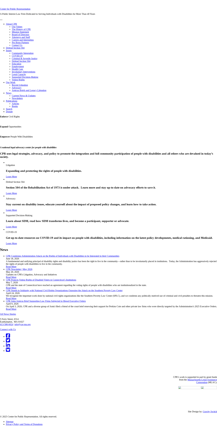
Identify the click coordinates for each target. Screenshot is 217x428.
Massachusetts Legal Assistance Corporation (202, 381)
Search (9, 109)
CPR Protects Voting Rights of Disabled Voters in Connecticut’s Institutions (41, 280)
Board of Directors (20, 34)
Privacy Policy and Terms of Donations (24, 424)
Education (16, 64)
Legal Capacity (19, 74)
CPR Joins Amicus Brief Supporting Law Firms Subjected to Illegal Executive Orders (46, 301)
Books (15, 106)
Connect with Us (8, 329)
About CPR (11, 24)
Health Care (17, 69)
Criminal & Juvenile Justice (24, 58)
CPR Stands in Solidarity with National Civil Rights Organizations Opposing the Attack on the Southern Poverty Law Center (64, 290)
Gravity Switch (210, 411)
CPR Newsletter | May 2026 (19, 269)
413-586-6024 (6, 324)
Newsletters (17, 98)
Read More (11, 266)
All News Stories (8, 314)
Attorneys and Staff (21, 37)
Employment (18, 66)
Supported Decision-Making (25, 77)
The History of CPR (21, 29)
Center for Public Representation (15, 9)
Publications (11, 101)
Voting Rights (18, 79)
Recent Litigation (20, 85)
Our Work (10, 82)
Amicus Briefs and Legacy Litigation (29, 90)
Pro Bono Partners (20, 42)
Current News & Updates (24, 95)
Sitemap (9, 421)
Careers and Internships (23, 40)
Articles (15, 103)
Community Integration (23, 53)
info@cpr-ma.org (22, 324)
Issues (9, 50)
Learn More (11, 176)
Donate (9, 111)
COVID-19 (17, 56)
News (8, 93)
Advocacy (16, 87)
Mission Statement (20, 32)
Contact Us (17, 45)
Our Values (17, 26)
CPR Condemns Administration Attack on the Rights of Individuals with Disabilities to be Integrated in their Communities (62, 256)
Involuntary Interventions (23, 71)
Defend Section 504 (15, 48)
